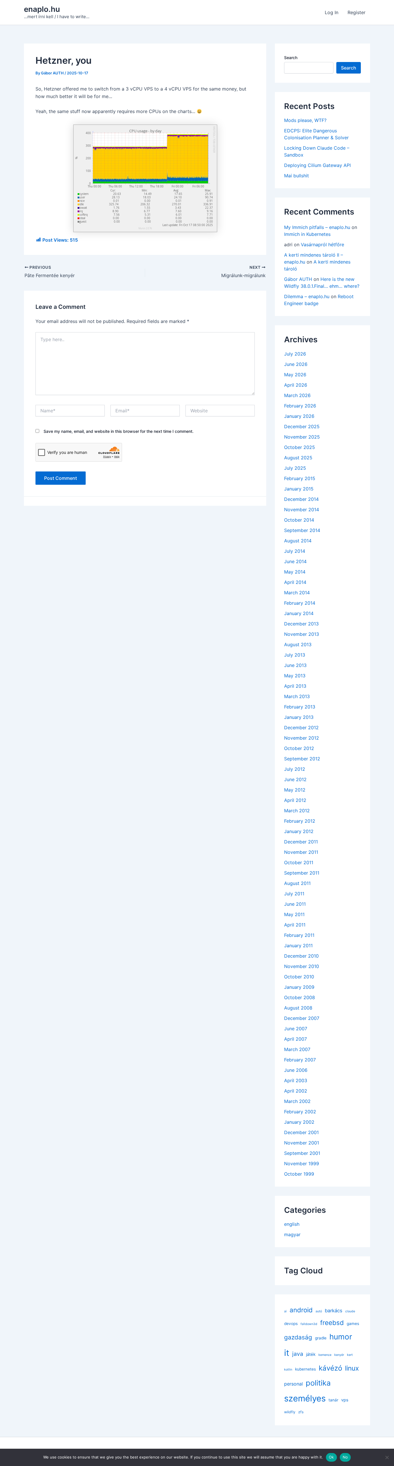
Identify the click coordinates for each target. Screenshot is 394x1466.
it (286, 1353)
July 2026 (295, 354)
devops (291, 1323)
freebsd (332, 1322)
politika (318, 1382)
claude (350, 1311)
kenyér (339, 1355)
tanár (333, 1400)
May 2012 (294, 790)
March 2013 (297, 696)
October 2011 (298, 862)
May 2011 (294, 914)
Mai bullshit (296, 175)
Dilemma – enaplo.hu (306, 296)
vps (344, 1400)
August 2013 (298, 644)
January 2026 (299, 416)
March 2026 (297, 395)
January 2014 (299, 613)
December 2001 (301, 1132)
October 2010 (299, 977)
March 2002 (297, 1101)
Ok (331, 1457)
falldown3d (309, 1324)
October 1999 (299, 1174)
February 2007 (300, 1060)
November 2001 (301, 1143)
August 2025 (298, 458)
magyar (292, 1234)
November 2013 (301, 634)
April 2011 (294, 925)
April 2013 (295, 686)
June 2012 (295, 779)
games (353, 1323)
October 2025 (299, 447)
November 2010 (301, 966)
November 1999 (301, 1163)
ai (285, 1311)
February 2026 (300, 406)
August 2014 (298, 541)
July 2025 (295, 468)
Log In (331, 12)
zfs (301, 1412)
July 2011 (294, 893)
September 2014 (302, 530)
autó (319, 1311)
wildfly (289, 1412)
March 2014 (297, 592)
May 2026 (295, 374)
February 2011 (299, 935)
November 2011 (301, 852)
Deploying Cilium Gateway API (317, 165)
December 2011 (301, 842)
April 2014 (295, 582)
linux (352, 1368)
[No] (387, 1457)
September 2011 (301, 873)
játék (311, 1354)
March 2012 (297, 810)
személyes (305, 1398)
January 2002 (299, 1122)
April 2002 (295, 1091)
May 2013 (294, 676)
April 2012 (295, 800)
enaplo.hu (42, 9)
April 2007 (295, 1039)
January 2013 (299, 717)
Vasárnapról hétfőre (322, 244)
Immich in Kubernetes (307, 234)
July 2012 (294, 769)
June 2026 (295, 364)
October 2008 (299, 997)
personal (293, 1384)
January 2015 (299, 489)
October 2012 (299, 748)
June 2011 (295, 904)
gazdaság (298, 1337)
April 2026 (295, 385)
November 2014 (301, 509)
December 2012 (301, 727)
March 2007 (297, 1049)
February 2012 (299, 821)
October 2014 (299, 520)
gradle (321, 1338)
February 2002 (300, 1111)
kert (350, 1355)
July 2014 (294, 551)
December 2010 (301, 956)
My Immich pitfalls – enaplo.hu (317, 227)
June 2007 (295, 1028)
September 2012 (302, 759)
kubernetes (305, 1369)
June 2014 (295, 561)
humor (340, 1336)
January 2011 (298, 945)
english (291, 1224)
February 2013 (299, 707)
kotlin (288, 1369)
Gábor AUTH (298, 279)
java (297, 1353)
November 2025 (302, 437)
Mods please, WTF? (305, 120)
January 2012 (299, 831)
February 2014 (299, 603)
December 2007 (301, 1018)
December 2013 (301, 624)
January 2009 (299, 987)
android (301, 1310)
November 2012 (301, 738)
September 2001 (302, 1153)
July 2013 (294, 655)
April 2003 (295, 1080)
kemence (324, 1355)
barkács (333, 1310)
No (345, 1457)
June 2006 (295, 1070)
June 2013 (295, 665)
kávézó (330, 1368)
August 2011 (297, 883)
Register (356, 12)
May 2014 (294, 572)
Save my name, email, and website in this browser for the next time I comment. (119, 431)
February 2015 (299, 478)
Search (290, 57)
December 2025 (302, 426)
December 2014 (301, 499)
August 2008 (298, 1008)
